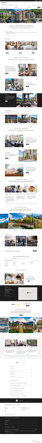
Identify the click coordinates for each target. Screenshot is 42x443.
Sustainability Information (12, 376)
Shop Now (6, 354)
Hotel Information (12, 368)
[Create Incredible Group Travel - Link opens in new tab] (10, 241)
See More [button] (21, 211)
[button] (36, 0)
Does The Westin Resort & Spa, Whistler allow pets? (15, 385)
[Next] (37, 241)
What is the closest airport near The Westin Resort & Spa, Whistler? (17, 393)
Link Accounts (27, 305)
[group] (21, 100)
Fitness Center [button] (7, 265)
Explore (17, 354)
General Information (12, 371)
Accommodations (27, 2)
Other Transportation (8, 295)
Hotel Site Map (8, 431)
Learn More (7, 34)
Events (35, 2)
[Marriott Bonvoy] (39, 0)
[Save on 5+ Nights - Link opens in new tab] (32, 241)
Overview (24, 2)
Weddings (38, 2)
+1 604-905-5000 (7, 291)
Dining (31, 2)
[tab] (14, 258)
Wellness (33, 2)
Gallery (40, 2)
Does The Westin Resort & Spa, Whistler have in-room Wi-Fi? (16, 390)
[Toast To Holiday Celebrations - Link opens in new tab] (21, 241)
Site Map (5, 431)
